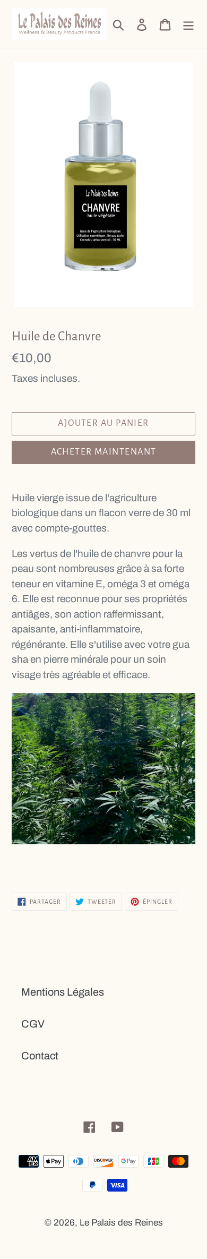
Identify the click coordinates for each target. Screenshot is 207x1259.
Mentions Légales (62, 992)
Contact (39, 1055)
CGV (33, 1024)
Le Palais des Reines (121, 1223)
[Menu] (188, 24)
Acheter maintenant (104, 452)
